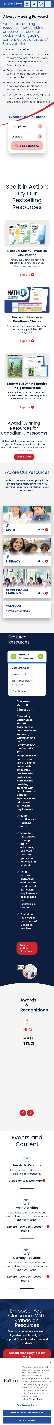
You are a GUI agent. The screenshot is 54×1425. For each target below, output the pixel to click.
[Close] (50, 1362)
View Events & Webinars (25, 1180)
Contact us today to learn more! (27, 1355)
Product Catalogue (19, 611)
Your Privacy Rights (27, 1405)
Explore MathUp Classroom (26, 948)
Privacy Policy (36, 1399)
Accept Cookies (27, 1420)
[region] (27, 1391)
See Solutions (29, 146)
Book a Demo (24, 456)
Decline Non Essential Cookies (27, 1412)
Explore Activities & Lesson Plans (25, 1229)
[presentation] (23, 1112)
